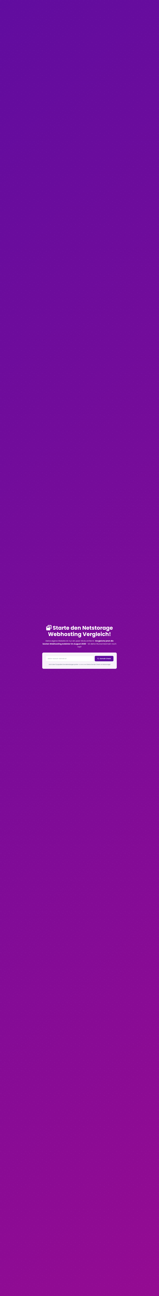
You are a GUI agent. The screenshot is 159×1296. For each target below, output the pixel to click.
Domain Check (105, 659)
